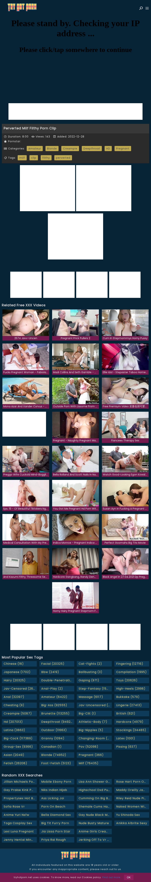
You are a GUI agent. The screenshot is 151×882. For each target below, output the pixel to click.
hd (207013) (13, 722)
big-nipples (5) (91, 730)
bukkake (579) (128, 697)
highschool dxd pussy (95, 790)
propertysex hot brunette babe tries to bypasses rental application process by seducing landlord (20, 798)
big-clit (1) (87, 713)
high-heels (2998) (130, 688)
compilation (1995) (131, 672)
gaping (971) (89, 680)
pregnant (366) (91, 755)
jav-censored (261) (20, 688)
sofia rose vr (14, 806)
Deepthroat (91, 148)
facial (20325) (52, 664)
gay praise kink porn (20, 790)
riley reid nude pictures (132, 798)
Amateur (34, 148)
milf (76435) (89, 763)
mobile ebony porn (56, 782)
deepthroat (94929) (57, 722)
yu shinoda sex (128, 815)
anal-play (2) (52, 688)
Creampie (70, 148)
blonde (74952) (53, 755)
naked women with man (132, 806)
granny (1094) (52, 738)
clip (33, 158)
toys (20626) (127, 680)
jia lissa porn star (56, 831)
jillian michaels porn (20, 782)
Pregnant (122, 148)
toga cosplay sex (18, 823)
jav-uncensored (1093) (95, 705)
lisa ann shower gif (94, 782)
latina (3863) (14, 730)
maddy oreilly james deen (132, 790)
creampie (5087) (18, 713)
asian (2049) (14, 755)
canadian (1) (51, 747)
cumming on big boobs (95, 798)
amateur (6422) (54, 697)
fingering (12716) (129, 664)
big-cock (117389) (18, 738)
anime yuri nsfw (16, 815)
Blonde (52, 148)
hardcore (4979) (129, 722)
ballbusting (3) (90, 672)
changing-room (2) (95, 738)
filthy (46, 158)
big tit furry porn (55, 823)
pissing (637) (126, 747)
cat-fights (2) (90, 664)
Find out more (111, 877)
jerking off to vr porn (95, 840)
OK (129, 877)
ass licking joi (52, 798)
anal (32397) (14, 697)
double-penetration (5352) (57, 680)
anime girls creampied (95, 831)
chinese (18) (14, 664)
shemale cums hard (95, 806)
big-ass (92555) (54, 705)
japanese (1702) (17, 672)
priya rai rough (53, 840)
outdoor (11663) (54, 730)
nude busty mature (94, 823)
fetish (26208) (15, 763)
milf (22, 158)
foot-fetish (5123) (56, 763)
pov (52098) (88, 747)
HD (108, 148)
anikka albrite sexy (131, 823)
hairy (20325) (15, 680)
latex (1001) (125, 738)
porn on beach (53, 806)
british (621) (125, 713)
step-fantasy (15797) (95, 688)
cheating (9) (14, 705)
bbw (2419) (50, 672)
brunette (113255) (55, 713)
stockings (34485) (131, 730)
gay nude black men (95, 815)
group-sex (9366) (18, 747)
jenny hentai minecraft (20, 840)
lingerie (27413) (129, 705)
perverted (63, 158)
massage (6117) (91, 697)
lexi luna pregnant (19, 831)
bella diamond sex (56, 815)
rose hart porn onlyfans (132, 782)
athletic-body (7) (93, 722)
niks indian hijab (54, 790)
